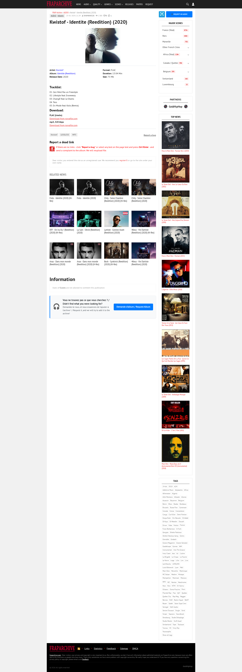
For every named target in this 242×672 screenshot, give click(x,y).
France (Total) (175, 30)
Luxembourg (175, 84)
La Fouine (183, 557)
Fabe (170, 526)
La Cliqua (175, 557)
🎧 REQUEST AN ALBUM (179, 14)
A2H (175, 487)
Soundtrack (180, 614)
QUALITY (96, 4)
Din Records (176, 518)
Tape (174, 625)
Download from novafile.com (63, 118)
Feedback (111, 648)
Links (86, 648)
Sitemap (124, 648)
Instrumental (167, 550)
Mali (181, 568)
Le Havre (166, 561)
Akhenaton (166, 494)
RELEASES (129, 4)
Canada (165, 511)
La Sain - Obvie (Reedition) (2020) (88, 231)
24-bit (165, 487)
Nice (164, 586)
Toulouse (181, 625)
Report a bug (150, 135)
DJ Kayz (165, 522)
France (182, 525)
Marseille (175, 42)
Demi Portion (182, 515)
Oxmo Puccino (175, 590)
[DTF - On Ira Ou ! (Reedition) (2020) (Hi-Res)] (62, 219)
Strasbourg (166, 618)
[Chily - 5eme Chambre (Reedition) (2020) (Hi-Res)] (116, 187)
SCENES (118, 4)
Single (177, 611)
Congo (165, 515)
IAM (180, 547)
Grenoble (166, 540)
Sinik (183, 611)
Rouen (165, 604)
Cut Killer (172, 515)
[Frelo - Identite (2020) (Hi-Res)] (62, 187)
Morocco (183, 578)
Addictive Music (168, 490)
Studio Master (167, 621)
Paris (175, 36)
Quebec (184, 593)
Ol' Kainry (180, 586)
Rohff (187, 600)
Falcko (176, 526)
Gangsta (165, 533)
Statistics (98, 648)
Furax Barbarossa (169, 529)
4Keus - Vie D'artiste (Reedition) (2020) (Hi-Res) (143, 231)
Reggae (182, 597)
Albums (61, 16)
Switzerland (175, 79)
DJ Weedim (173, 522)
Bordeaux (183, 504)
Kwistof (54, 135)
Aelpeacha (178, 490)
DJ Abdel (185, 518)
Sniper (165, 614)
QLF (178, 593)
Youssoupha (167, 632)
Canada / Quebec (172, 63)
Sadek (171, 604)
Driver (165, 526)
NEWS (78, 4)
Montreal (176, 578)
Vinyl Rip (176, 628)
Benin (165, 504)
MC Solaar (166, 575)
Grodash (173, 540)
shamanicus (89, 16)
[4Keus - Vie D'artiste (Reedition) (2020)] (144, 250)
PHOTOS (139, 4)
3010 (171, 487)
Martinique (183, 571)
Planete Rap (167, 593)
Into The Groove (179, 550)
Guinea (175, 547)
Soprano (171, 614)
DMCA (135, 648)
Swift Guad (177, 621)
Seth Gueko (174, 607)
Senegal (165, 607)
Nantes (173, 583)
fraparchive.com (55, 655)
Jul (177, 554)
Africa (186, 490)
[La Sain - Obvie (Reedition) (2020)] (89, 219)
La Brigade (166, 557)
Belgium (168, 71)
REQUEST (149, 4)
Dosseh (181, 522)
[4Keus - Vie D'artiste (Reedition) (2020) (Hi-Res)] (144, 219)
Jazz (173, 554)
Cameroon (183, 508)
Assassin (166, 501)
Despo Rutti (167, 518)
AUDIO (86, 4)
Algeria (174, 494)
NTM (173, 586)
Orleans (165, 590)
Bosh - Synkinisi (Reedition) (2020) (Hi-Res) (116, 263)
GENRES (107, 4)
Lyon (176, 568)
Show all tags (167, 635)
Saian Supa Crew (180, 604)
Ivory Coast (166, 554)
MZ (168, 583)
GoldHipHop (187, 666)
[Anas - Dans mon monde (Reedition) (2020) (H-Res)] (89, 250)
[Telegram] (162, 14)
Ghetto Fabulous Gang (170, 536)
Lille (177, 561)
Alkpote (177, 497)
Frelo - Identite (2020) (86, 198)
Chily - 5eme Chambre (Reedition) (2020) (141, 199)
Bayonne (173, 501)
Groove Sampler (182, 543)
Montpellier (167, 578)
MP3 (74, 135)
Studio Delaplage (178, 618)
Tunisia (165, 628)
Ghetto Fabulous (176, 533)
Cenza (172, 511)
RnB (170, 600)
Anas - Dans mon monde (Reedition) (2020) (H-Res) (88, 263)
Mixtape (181, 575)
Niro (168, 586)
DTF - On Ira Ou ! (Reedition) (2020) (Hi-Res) (62, 231)
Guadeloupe (167, 547)
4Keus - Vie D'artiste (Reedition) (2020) (140, 263)
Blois (170, 504)
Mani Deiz (166, 571)
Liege (172, 561)
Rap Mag (176, 597)
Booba (176, 504)
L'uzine (182, 554)
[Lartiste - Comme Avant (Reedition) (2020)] (116, 219)
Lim (182, 561)
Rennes (165, 600)
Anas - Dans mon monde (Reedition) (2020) (60, 263)
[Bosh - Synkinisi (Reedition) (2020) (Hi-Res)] (116, 250)
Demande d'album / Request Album (133, 307)
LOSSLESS (65, 135)
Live (186, 561)
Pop (174, 593)
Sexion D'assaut (168, 611)
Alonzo (183, 497)
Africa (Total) (171, 54)
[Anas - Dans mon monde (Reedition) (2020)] (62, 250)
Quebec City (167, 597)
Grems (182, 536)
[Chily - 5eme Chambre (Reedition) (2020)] (144, 187)
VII (170, 628)
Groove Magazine (169, 543)
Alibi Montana (168, 497)
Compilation (180, 511)
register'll (123, 160)
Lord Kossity (167, 564)
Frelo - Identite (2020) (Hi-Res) (61, 199)
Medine (174, 575)
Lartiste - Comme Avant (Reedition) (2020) (114, 231)
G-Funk (178, 529)
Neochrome (182, 583)
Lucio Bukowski (168, 568)
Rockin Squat (178, 600)
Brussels (165, 508)
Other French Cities (171, 47)
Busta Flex (174, 508)
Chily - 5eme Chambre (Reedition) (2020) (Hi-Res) (115, 199)
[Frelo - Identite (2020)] (89, 187)
